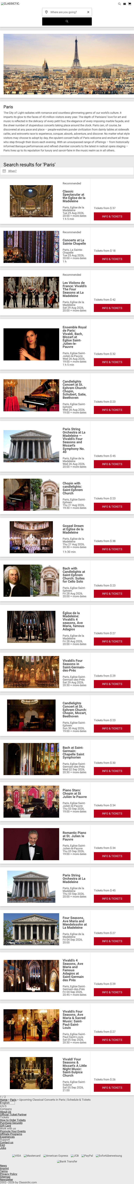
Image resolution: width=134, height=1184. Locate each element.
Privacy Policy (8, 1174)
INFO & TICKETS (112, 216)
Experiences (7, 1136)
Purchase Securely (11, 1123)
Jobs (3, 1148)
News (3, 1165)
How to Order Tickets (13, 1120)
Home (3, 1099)
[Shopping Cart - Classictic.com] (130, 4)
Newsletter (6, 1179)
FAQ (2, 1145)
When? (12, 169)
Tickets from (101, 208)
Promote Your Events (13, 1131)
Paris (13, 1099)
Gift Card (5, 1125)
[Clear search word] (88, 12)
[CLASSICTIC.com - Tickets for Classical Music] (10, 4)
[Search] (67, 21)
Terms (4, 1171)
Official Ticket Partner (13, 1114)
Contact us (6, 1142)
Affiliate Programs (11, 1134)
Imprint (4, 1168)
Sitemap (5, 1176)
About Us (5, 1111)
